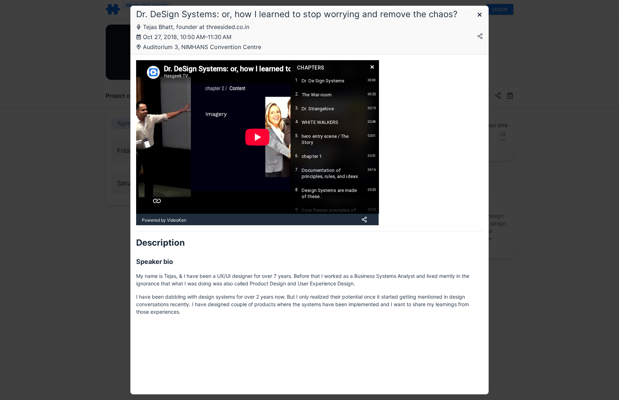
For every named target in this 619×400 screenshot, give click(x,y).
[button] (479, 15)
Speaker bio (154, 261)
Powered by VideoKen (164, 220)
